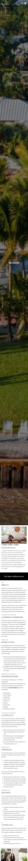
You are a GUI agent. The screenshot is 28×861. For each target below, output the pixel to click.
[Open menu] (16, 3)
